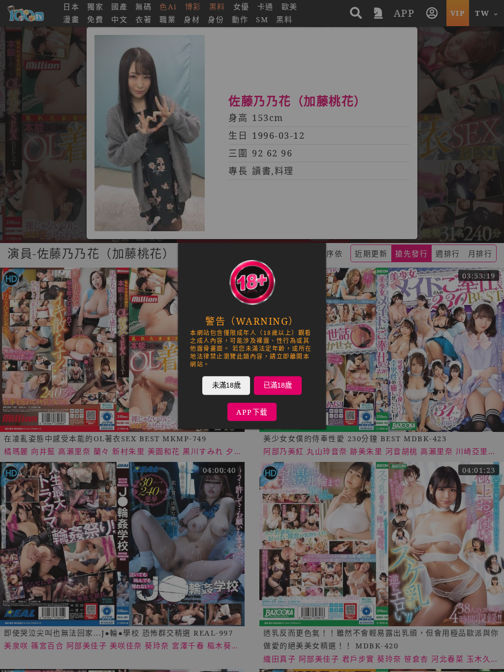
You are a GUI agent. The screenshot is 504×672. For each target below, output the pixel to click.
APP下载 (252, 412)
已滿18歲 (277, 385)
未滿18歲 (226, 385)
